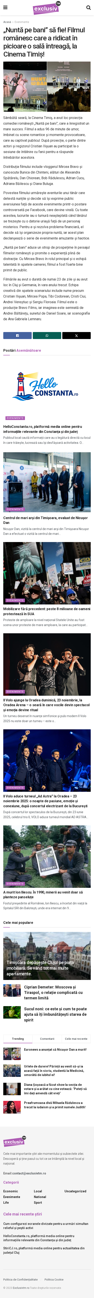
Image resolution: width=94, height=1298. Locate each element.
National (40, 1197)
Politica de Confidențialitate (20, 1279)
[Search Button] (88, 7)
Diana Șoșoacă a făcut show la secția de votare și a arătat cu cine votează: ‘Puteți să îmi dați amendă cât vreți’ (55, 1089)
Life (6, 1202)
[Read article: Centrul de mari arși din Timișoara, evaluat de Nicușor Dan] (47, 482)
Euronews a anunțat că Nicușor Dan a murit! (55, 1049)
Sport (38, 1202)
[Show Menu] (5, 7)
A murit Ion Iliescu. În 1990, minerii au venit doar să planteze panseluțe (43, 894)
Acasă (7, 22)
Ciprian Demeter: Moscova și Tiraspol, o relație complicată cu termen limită (53, 992)
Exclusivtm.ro (21, 1287)
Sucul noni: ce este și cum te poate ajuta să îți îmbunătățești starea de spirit (55, 1014)
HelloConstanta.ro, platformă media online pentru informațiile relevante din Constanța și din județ (42, 429)
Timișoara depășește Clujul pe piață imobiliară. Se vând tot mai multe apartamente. (40, 968)
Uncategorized (75, 1191)
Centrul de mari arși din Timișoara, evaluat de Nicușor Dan (45, 520)
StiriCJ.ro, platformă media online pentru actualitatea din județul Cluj (44, 1250)
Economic (10, 1191)
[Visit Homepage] (47, 8)
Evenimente (22, 22)
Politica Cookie (54, 1279)
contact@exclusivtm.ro (29, 1173)
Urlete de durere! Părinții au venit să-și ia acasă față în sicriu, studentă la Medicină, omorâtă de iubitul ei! (54, 1071)
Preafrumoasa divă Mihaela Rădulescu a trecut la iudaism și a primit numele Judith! (54, 1105)
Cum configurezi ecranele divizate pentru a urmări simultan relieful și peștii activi (45, 1226)
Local (38, 1191)
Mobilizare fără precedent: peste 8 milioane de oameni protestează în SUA (46, 611)
